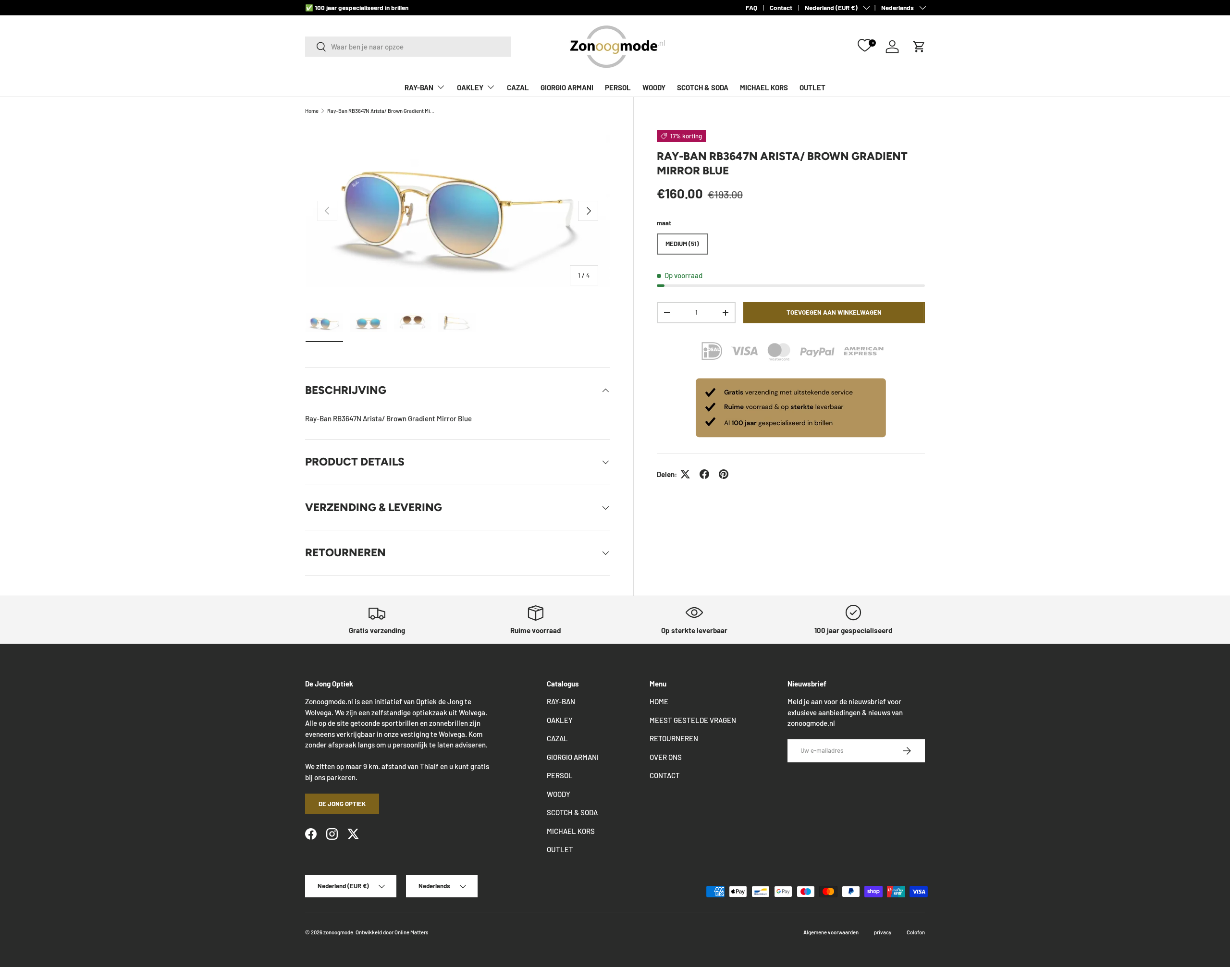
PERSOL (618, 87)
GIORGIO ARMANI (567, 87)
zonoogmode (338, 932)
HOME (659, 701)
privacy (882, 932)
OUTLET (812, 87)
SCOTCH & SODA (702, 87)
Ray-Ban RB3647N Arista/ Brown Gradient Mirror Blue (381, 110)
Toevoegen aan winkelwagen (834, 312)
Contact (781, 7)
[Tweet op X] (685, 474)
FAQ (751, 7)
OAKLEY (470, 87)
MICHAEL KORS (764, 87)
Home (312, 110)
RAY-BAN (419, 87)
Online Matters (411, 932)
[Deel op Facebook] (704, 474)
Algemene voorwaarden (831, 932)
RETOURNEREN (674, 738)
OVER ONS (666, 757)
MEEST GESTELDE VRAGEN (693, 720)
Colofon (916, 932)
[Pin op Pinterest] (723, 474)
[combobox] (408, 47)
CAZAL (518, 87)
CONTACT (665, 775)
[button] (919, 46)
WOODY (653, 87)
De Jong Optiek (342, 804)
